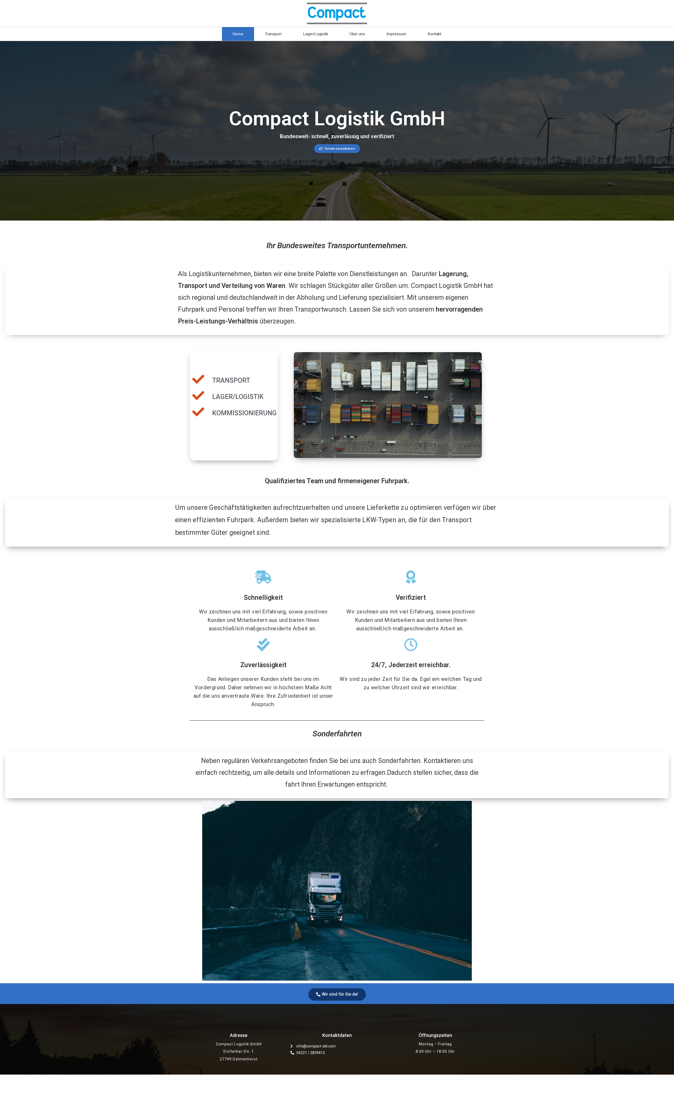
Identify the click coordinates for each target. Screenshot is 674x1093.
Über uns (357, 34)
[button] (337, 148)
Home (238, 34)
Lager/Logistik (315, 34)
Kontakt (434, 34)
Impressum (396, 34)
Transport (273, 34)
